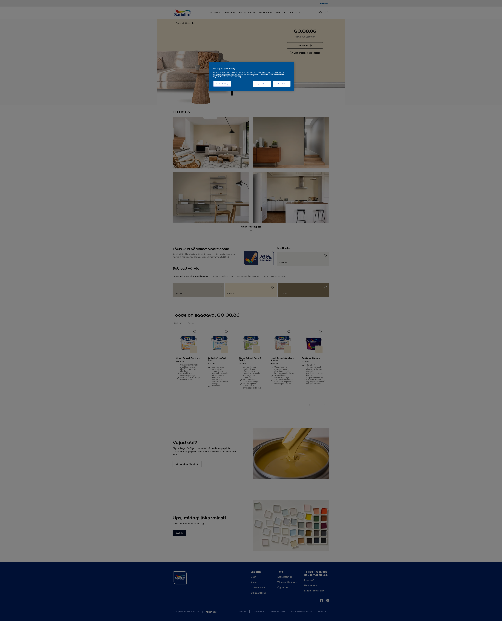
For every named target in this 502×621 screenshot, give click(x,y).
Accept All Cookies (262, 84)
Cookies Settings (222, 84)
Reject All (281, 84)
